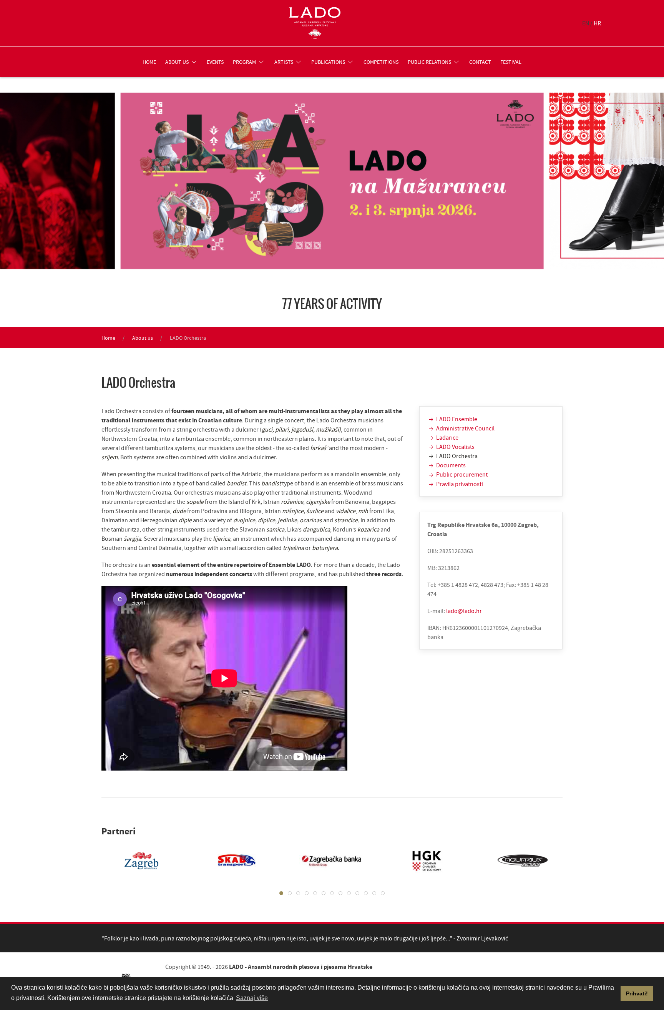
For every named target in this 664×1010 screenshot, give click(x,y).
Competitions (381, 61)
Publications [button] (328, 61)
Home (149, 61)
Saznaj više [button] (252, 998)
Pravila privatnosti (459, 484)
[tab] (281, 893)
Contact (480, 61)
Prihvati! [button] (637, 993)
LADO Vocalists (455, 446)
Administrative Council (465, 428)
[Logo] (315, 23)
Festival (510, 61)
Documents (450, 465)
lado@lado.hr (464, 611)
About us (142, 337)
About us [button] (177, 61)
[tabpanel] (133, 860)
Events (215, 61)
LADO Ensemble (456, 419)
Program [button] (244, 61)
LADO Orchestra (456, 456)
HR (597, 23)
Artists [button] (283, 61)
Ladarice (446, 437)
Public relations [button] (429, 61)
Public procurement (461, 474)
